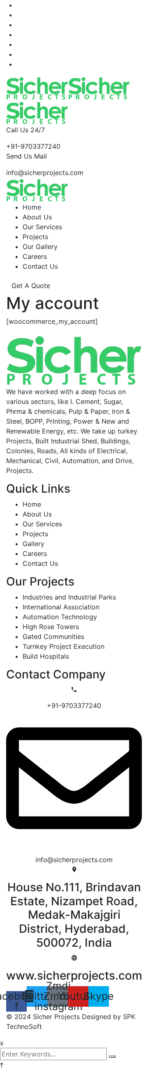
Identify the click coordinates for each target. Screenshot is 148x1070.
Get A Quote (31, 285)
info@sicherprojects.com (44, 172)
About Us (37, 217)
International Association (61, 607)
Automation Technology (60, 617)
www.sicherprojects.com (74, 975)
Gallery (33, 544)
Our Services (42, 227)
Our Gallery (40, 246)
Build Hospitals (46, 656)
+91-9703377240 (33, 146)
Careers (35, 256)
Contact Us (40, 266)
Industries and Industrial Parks (69, 597)
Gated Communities (53, 636)
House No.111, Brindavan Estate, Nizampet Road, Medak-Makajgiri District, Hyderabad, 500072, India (74, 914)
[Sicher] (37, 87)
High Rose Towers (51, 627)
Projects (35, 237)
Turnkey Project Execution (63, 646)
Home (32, 207)
